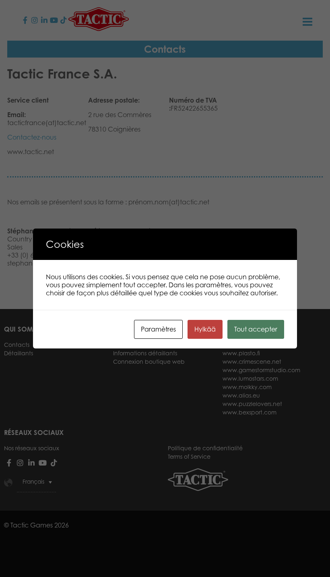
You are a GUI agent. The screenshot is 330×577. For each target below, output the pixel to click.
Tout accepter (255, 329)
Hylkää (205, 329)
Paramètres (158, 329)
